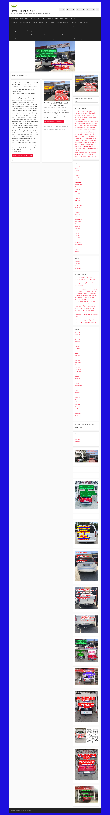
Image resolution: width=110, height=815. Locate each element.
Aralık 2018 (77, 235)
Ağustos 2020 (78, 205)
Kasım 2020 (78, 203)
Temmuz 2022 (78, 184)
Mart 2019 (77, 228)
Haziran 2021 (78, 196)
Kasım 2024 (77, 170)
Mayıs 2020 (77, 207)
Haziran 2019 (78, 221)
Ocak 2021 (77, 200)
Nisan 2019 (77, 226)
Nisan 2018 (77, 251)
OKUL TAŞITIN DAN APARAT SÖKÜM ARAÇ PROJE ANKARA (71, 27)
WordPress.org (78, 268)
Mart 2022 (77, 189)
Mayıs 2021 (77, 198)
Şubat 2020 (77, 214)
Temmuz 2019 (78, 219)
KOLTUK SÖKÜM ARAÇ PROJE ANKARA (20, 27)
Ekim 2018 (77, 240)
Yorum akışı (77, 265)
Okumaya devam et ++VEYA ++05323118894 (22, 155)
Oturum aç (77, 261)
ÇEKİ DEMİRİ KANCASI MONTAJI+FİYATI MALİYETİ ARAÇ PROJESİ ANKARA (56, 18)
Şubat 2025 (77, 168)
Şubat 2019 (77, 230)
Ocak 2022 (77, 191)
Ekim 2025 (77, 166)
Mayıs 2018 (77, 249)
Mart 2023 (77, 175)
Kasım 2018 (77, 237)
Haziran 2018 (78, 247)
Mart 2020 (77, 212)
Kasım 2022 (77, 177)
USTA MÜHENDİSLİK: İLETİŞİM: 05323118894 (22, 86)
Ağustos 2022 (78, 182)
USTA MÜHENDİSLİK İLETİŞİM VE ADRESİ (72, 39)
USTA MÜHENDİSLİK (23, 11)
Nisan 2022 (77, 186)
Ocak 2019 (77, 233)
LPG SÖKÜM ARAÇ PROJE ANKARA (59, 23)
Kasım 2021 (77, 193)
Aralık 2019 (77, 217)
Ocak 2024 (77, 173)
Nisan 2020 (77, 210)
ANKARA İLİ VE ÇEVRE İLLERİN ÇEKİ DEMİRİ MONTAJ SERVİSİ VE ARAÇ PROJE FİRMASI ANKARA (35, 39)
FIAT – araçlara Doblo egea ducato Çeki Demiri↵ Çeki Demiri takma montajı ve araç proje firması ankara (85, 117)
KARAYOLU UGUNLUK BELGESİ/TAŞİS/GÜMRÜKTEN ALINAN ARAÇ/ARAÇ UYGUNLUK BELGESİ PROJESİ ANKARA (39, 35)
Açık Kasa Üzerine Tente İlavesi (21, 160)
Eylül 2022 (77, 179)
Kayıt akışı (77, 263)
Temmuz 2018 (78, 244)
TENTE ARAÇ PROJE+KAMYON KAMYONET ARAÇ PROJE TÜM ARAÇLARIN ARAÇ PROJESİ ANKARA (86, 148)
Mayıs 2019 (77, 223)
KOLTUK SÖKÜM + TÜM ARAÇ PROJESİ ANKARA (23, 18)
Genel (46, 126)
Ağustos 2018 (78, 242)
